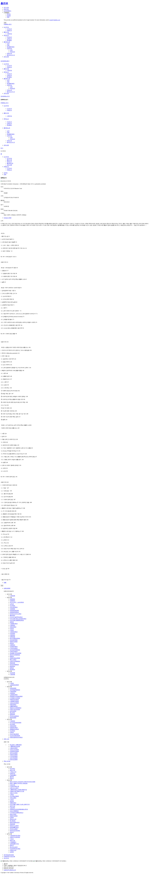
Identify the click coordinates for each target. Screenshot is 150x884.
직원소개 (9, 53)
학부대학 (12, 663)
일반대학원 (13, 711)
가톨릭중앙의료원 (15, 746)
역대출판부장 (10, 47)
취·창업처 (12, 820)
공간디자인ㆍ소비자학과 (17, 602)
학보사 (12, 778)
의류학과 (12, 645)
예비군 (12, 845)
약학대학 (12, 636)
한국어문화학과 (14, 664)
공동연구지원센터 (15, 837)
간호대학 (12, 674)
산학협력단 (13, 842)
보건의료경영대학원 (15, 722)
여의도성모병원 (14, 749)
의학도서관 (13, 850)
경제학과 (12, 600)
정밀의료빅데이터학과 (16, 737)
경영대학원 (13, 688)
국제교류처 (13, 798)
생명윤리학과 (14, 727)
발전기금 (12, 770)
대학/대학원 (7, 588)
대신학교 (12, 768)
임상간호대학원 (14, 734)
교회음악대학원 (14, 685)
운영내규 (12, 51)
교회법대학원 (14, 694)
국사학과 (12, 605)
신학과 (12, 683)
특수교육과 (13, 659)
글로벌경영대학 (14, 610)
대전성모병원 (14, 759)
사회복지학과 (14, 623)
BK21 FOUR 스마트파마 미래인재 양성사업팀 (22, 781)
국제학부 (12, 609)
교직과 (12, 604)
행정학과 (12, 666)
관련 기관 (6, 739)
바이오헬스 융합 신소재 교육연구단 (20, 804)
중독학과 (12, 714)
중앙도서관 (13, 819)
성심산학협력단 (14, 811)
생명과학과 (13, 704)
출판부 (12, 776)
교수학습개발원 (14, 796)
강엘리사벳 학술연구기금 (17, 791)
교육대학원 (13, 691)
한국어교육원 (14, 829)
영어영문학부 (14, 640)
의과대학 (12, 672)
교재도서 (9, 38)
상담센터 (12, 807)
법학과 (12, 622)
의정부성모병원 (14, 751)
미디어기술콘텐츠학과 (16, 617)
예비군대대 (13, 814)
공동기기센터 (14, 793)
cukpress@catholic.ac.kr (10, 870)
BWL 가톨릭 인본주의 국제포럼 (18, 783)
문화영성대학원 (14, 699)
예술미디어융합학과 (15, 708)
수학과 (12, 630)
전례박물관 (13, 775)
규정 (11, 50)
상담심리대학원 (14, 703)
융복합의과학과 (14, 729)
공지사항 (6, 56)
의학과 (12, 732)
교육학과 (12, 693)
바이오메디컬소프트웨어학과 (18, 618)
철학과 (12, 656)
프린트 (6, 172)
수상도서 (9, 37)
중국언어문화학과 (15, 654)
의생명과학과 (14, 646)
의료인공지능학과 (15, 709)
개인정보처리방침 (9, 855)
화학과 (12, 668)
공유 (5, 174)
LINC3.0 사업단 (14, 788)
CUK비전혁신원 (14, 786)
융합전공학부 (14, 641)
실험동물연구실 (14, 843)
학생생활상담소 (14, 827)
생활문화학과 (14, 706)
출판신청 (6, 32)
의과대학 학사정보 (15, 848)
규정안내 (9, 48)
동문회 (12, 801)
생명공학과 (13, 627)
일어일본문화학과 (15, 650)
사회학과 (12, 625)
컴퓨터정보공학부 (15, 658)
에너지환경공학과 (15, 638)
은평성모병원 (14, 754)
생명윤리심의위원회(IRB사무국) (19, 809)
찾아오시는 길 (11, 55)
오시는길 (6, 858)
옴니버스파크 (14, 847)
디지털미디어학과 (15, 698)
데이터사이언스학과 (15, 613)
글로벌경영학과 (14, 612)
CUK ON (12, 785)
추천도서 (6, 35)
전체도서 (9, 30)
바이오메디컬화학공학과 (17, 620)
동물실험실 (13, 802)
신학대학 (12, 595)
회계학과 (12, 669)
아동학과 (12, 635)
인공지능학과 (14, 648)
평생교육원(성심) (15, 822)
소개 (8, 43)
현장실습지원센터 (15, 830)
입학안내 (12, 773)
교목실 (12, 794)
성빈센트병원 (14, 758)
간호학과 (12, 721)
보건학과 (12, 724)
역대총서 (9, 40)
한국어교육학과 (14, 716)
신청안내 (9, 33)
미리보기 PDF (7, 217)
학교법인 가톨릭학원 (16, 744)
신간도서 (9, 29)
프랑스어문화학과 (15, 661)
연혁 (8, 45)
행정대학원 (13, 717)
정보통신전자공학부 (15, 653)
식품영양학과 (14, 631)
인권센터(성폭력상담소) (16, 812)
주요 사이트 (7, 761)
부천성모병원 (14, 753)
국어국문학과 (14, 607)
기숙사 (12, 799)
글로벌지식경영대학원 (16, 696)
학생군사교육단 (14, 825)
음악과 (12, 643)
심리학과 (12, 633)
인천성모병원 (14, 756)
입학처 (12, 817)
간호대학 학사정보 (15, 835)
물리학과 (12, 615)
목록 (5, 582)
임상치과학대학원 (15, 735)
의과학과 (12, 730)
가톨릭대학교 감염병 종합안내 (18, 789)
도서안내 (6, 27)
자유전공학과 (14, 651)
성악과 (12, 628)
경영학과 (12, 599)
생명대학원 (13, 726)
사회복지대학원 (14, 701)
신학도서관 (13, 772)
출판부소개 (7, 42)
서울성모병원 (14, 748)
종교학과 (12, 712)
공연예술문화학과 (15, 689)
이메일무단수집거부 (9, 856)
